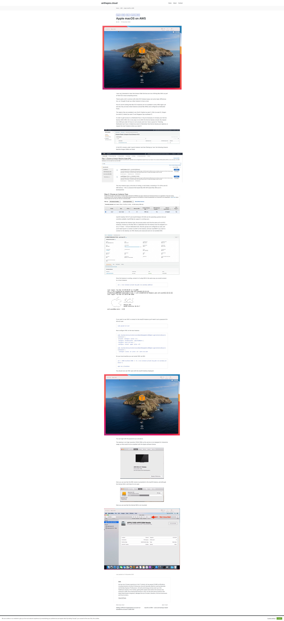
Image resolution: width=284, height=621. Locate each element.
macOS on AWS (135, 15)
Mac (128, 15)
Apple (118, 15)
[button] (122, 598)
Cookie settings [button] (271, 618)
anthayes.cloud (109, 3)
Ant (119, 582)
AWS (123, 15)
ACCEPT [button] (279, 618)
